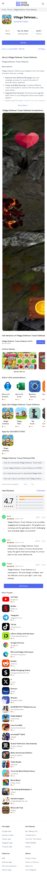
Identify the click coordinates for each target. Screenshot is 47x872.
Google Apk (6, 831)
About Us (29, 866)
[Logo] (22, 3)
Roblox (28, 847)
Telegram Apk (7, 843)
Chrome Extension (9, 866)
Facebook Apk (7, 835)
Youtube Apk (7, 847)
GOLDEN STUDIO (20, 21)
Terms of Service (32, 862)
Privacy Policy (30, 858)
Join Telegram (30, 870)
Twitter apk (6, 839)
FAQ (3, 858)
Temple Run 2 (30, 835)
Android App (7, 862)
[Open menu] (3, 3)
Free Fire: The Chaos (33, 839)
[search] (43, 4)
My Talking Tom (31, 831)
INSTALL (23, 43)
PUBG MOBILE (30, 843)
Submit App (6, 870)
